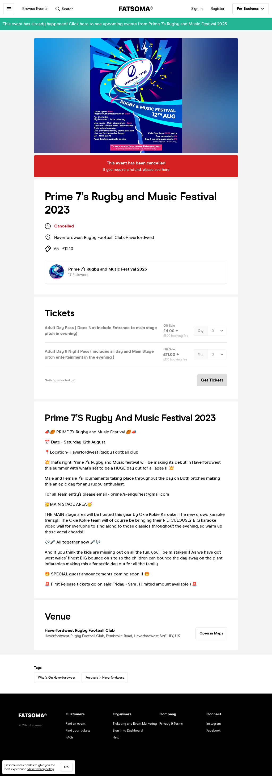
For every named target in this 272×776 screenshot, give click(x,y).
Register (217, 8)
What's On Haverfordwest (56, 677)
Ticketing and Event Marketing (135, 723)
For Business (248, 8)
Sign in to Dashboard (128, 730)
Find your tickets (78, 730)
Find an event (75, 723)
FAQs (70, 737)
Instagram (213, 723)
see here (162, 169)
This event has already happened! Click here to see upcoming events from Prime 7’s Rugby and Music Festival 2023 (115, 23)
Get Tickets (212, 380)
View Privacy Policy (40, 769)
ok (66, 767)
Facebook (213, 730)
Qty (200, 331)
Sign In (197, 8)
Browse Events (35, 8)
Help (116, 737)
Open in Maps (211, 633)
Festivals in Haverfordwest (105, 677)
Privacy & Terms (171, 723)
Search (68, 9)
